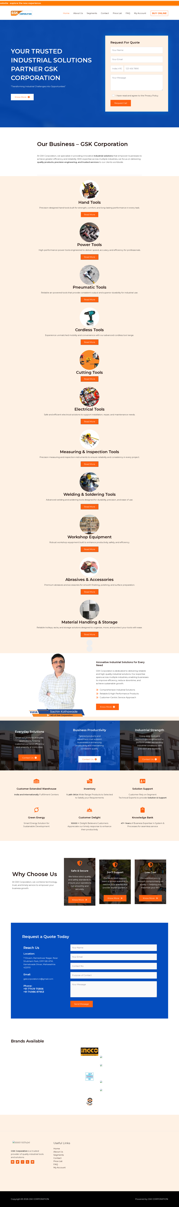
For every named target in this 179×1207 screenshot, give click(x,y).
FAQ (128, 13)
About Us (78, 13)
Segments (92, 13)
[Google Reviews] (27, 1162)
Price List (117, 13)
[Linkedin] (32, 1162)
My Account (140, 13)
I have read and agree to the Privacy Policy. (137, 95)
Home (66, 13)
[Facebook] (12, 1162)
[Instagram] (22, 1162)
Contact (105, 13)
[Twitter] (17, 1162)
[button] (159, 13)
